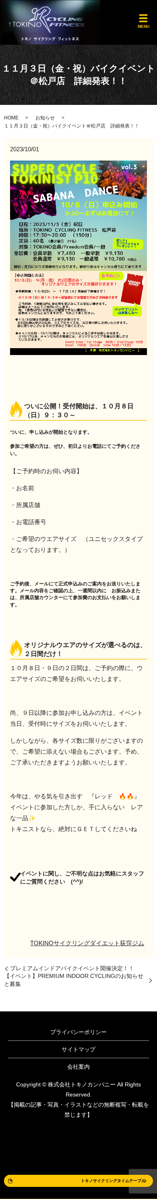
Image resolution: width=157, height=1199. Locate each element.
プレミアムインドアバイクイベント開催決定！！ (72, 968)
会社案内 (78, 1066)
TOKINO (42, 943)
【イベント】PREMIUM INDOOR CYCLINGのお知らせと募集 (73, 980)
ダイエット (105, 943)
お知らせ (45, 118)
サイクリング (72, 943)
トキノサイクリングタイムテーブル (113, 1180)
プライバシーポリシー (78, 1032)
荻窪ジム (132, 943)
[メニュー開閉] (143, 19)
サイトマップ (78, 1049)
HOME (11, 118)
